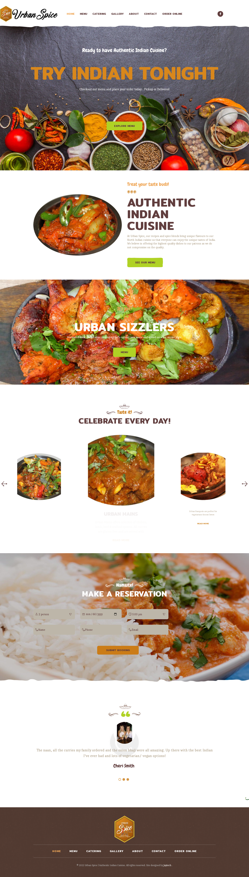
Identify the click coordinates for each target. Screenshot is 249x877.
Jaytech (167, 865)
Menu (124, 352)
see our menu (145, 262)
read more (124, 541)
